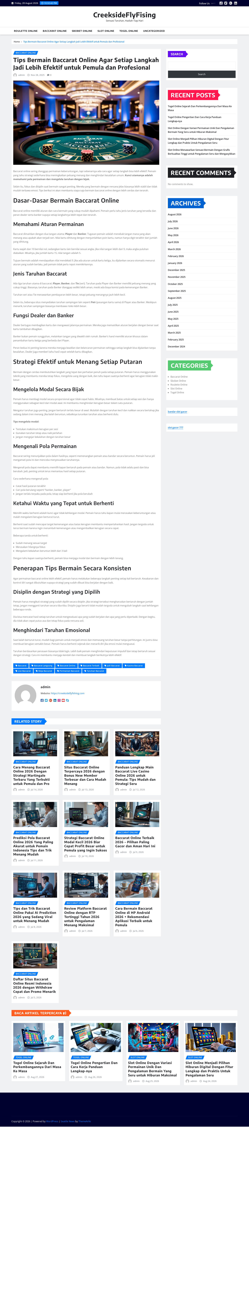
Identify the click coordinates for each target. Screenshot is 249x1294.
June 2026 (173, 228)
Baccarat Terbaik (91, 665)
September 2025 (177, 291)
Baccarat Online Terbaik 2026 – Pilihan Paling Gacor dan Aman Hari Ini (135, 842)
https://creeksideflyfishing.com (67, 693)
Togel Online (128, 30)
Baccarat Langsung (43, 665)
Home (17, 41)
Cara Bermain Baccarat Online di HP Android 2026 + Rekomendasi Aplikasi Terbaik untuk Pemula (133, 916)
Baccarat (22, 665)
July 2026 (173, 221)
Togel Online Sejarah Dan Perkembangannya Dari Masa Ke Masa (37, 1067)
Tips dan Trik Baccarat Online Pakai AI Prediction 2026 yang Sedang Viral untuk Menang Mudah (34, 914)
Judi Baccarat (113, 665)
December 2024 (176, 346)
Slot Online (106, 30)
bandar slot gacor (177, 411)
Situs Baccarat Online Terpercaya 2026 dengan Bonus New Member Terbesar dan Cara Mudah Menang (85, 775)
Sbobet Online (82, 30)
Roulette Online (26, 30)
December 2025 (176, 270)
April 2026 (173, 242)
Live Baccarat (24, 671)
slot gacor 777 (175, 427)
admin (21, 74)
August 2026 (174, 214)
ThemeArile (84, 1121)
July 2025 (173, 304)
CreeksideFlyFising (124, 15)
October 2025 (175, 284)
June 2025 (173, 311)
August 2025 (174, 297)
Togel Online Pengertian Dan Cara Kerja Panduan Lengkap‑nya (94, 1067)
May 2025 (173, 318)
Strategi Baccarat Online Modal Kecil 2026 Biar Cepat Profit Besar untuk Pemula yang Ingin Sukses (85, 844)
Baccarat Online (55, 30)
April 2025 (173, 325)
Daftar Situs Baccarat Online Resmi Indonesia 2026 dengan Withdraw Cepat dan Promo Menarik (34, 985)
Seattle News (68, 1121)
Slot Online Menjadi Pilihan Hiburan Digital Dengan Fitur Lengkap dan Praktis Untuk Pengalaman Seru (209, 1069)
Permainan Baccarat (69, 671)
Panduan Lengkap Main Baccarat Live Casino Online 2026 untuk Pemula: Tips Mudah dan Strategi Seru (135, 775)
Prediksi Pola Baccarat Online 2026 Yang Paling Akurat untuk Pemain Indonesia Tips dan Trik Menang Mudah (33, 846)
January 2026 (175, 263)
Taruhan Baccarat (95, 671)
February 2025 (176, 339)
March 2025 (174, 332)
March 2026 (174, 249)
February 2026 (176, 256)
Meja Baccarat (45, 671)
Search (177, 54)
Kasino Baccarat (135, 665)
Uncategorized (154, 30)
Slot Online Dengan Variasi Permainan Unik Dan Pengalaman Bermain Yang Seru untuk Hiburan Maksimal (152, 1069)
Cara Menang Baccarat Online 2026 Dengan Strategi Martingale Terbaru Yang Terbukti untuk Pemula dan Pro (31, 775)
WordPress (52, 1121)
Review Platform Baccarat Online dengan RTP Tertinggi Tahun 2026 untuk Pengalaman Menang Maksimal (85, 916)
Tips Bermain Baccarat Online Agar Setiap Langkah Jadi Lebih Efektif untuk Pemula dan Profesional (73, 41)
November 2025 (176, 277)
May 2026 (173, 235)
